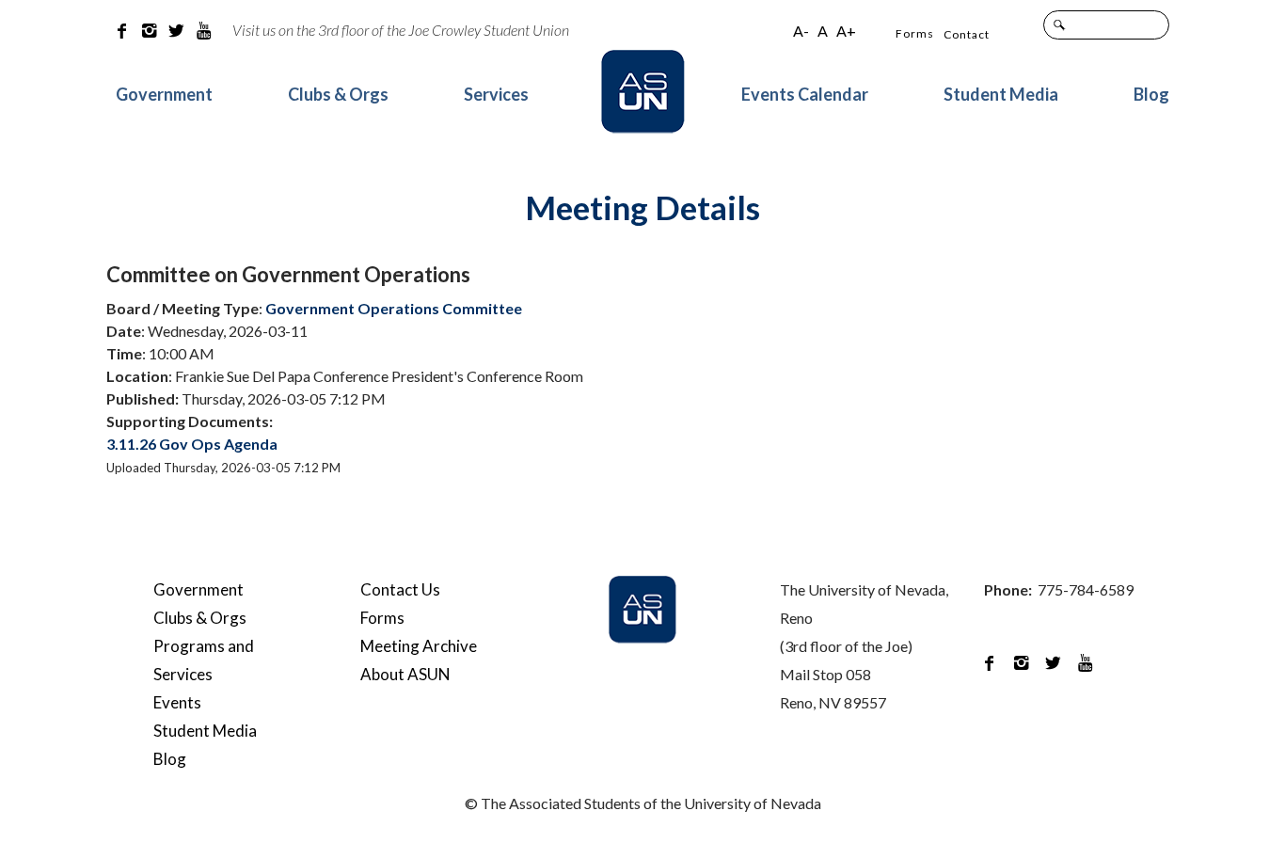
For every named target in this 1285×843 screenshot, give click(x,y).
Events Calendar (804, 94)
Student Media (1001, 94)
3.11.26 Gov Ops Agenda (192, 444)
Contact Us (400, 589)
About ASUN (405, 674)
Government (164, 94)
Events (177, 702)
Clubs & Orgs (338, 94)
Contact (967, 34)
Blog (1151, 94)
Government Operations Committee (393, 308)
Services (496, 94)
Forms (915, 33)
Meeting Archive (418, 646)
